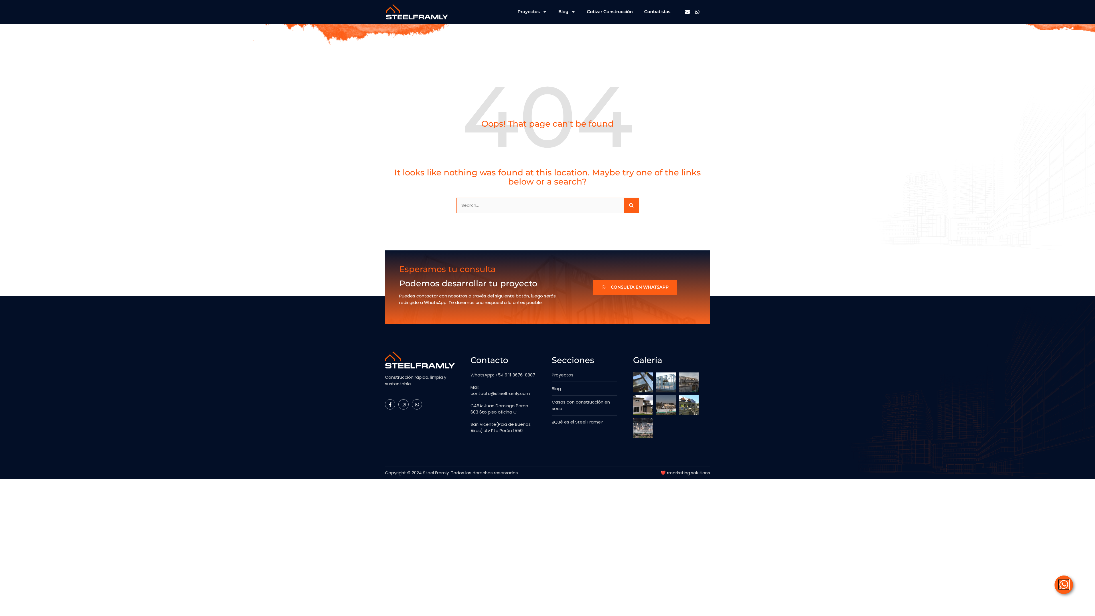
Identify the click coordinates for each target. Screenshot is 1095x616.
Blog (563, 11)
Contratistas (657, 11)
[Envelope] (687, 11)
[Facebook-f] (390, 404)
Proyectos (529, 11)
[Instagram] (403, 404)
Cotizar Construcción (610, 11)
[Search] (631, 205)
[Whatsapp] (697, 11)
